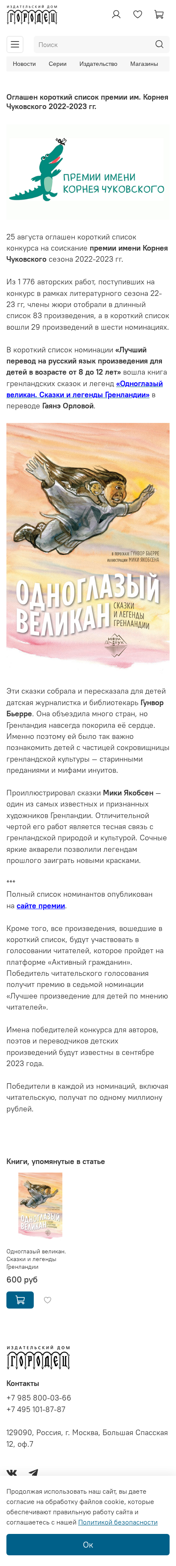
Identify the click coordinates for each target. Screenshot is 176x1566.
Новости (24, 63)
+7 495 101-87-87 (35, 1409)
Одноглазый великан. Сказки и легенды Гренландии (36, 1259)
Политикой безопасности (118, 1522)
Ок (88, 1544)
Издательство (98, 63)
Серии (58, 63)
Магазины (144, 63)
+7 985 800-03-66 (38, 1398)
